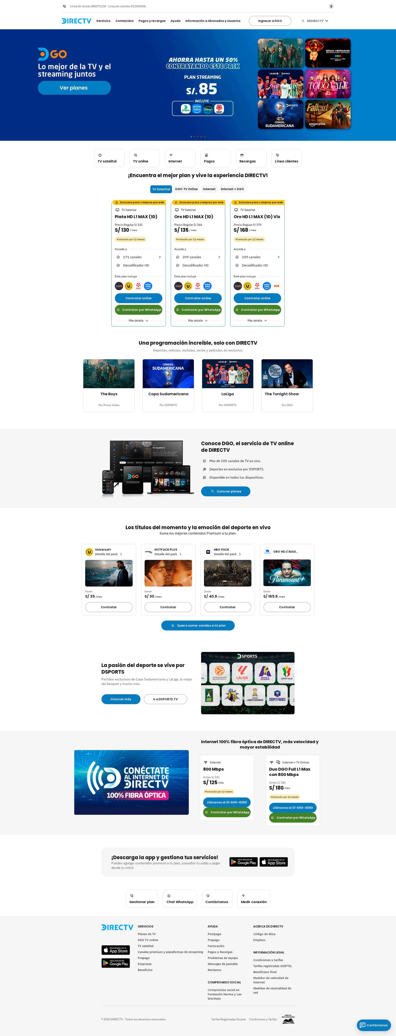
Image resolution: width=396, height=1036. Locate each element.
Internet (209, 189)
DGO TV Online (186, 189)
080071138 (98, 6)
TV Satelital (161, 189)
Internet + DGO (232, 189)
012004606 (138, 6)
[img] (326, 21)
